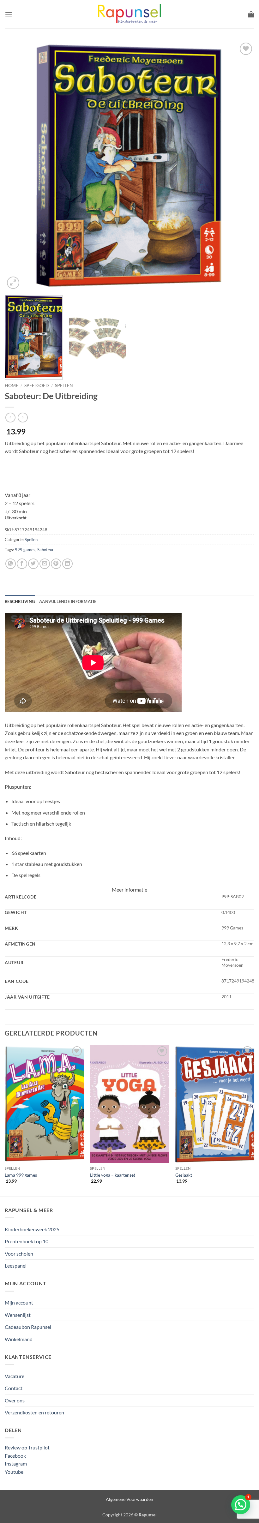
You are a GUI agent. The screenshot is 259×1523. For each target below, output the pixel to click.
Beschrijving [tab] (20, 601)
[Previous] (17, 166)
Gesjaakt (183, 1175)
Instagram (16, 1463)
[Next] (241, 166)
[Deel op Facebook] (22, 563)
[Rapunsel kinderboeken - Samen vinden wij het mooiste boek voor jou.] (129, 14)
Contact (13, 1388)
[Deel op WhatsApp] (10, 563)
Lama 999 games (21, 1175)
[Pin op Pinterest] (56, 563)
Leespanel (16, 1266)
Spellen (64, 385)
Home (11, 385)
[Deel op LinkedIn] (67, 563)
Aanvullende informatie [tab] (68, 601)
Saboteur (45, 549)
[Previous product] (22, 417)
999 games (25, 549)
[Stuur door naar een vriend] (44, 563)
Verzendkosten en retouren (34, 1412)
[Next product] (10, 417)
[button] (8, 14)
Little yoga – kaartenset (112, 1175)
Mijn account (19, 1302)
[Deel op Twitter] (33, 563)
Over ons (15, 1400)
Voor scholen (19, 1254)
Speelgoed (36, 385)
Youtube (14, 1472)
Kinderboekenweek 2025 (32, 1229)
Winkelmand (19, 1339)
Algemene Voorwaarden (129, 1499)
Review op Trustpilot (27, 1447)
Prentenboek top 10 (26, 1241)
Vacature (14, 1376)
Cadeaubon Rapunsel (28, 1327)
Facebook (15, 1456)
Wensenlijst (18, 1315)
